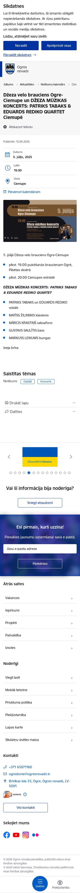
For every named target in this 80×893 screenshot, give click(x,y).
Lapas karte (14, 727)
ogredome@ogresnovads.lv (29, 774)
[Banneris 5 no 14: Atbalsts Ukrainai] (39, 457)
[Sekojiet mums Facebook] (6, 835)
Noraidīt (21, 45)
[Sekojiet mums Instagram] (25, 835)
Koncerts (46, 381)
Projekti (11, 623)
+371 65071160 (20, 767)
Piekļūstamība (15, 715)
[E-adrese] (12, 794)
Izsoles (10, 648)
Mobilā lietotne (16, 690)
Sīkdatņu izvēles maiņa (22, 740)
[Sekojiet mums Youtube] (16, 834)
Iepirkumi (12, 610)
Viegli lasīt (12, 677)
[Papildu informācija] (25, 794)
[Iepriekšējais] (9, 457)
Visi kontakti (26, 807)
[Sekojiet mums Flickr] (35, 834)
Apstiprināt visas (59, 45)
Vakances (12, 598)
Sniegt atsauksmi (40, 503)
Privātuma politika (18, 702)
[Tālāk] (71, 457)
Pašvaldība (13, 635)
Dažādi (28, 381)
